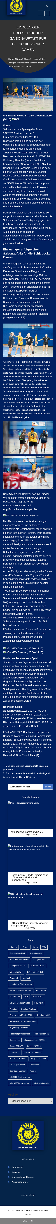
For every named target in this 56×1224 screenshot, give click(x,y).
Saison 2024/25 (16, 1046)
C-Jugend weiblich (41, 959)
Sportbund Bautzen (18, 1071)
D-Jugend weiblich (18, 966)
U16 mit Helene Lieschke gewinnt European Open (29, 924)
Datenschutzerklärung (23, 1177)
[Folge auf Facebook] (40, 13)
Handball (26, 978)
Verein (33, 1071)
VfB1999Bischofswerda (19, 1083)
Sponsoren (34, 1065)
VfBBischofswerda (41, 1083)
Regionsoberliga (42, 1034)
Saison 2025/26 (34, 1046)
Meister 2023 (38, 997)
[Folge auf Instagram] (47, 13)
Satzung (16, 1172)
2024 (44, 947)
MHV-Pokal (38, 1003)
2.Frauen (25, 947)
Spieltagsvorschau (17, 1065)
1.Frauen (13, 947)
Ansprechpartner (20, 1182)
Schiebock (14, 1052)
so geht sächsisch (38, 1058)
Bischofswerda (36, 953)
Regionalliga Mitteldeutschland (23, 1021)
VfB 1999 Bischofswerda (20, 1077)
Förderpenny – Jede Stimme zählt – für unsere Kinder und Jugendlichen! (29, 877)
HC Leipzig (41, 990)
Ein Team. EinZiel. (37, 966)
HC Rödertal (15, 997)
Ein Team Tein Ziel (35, 972)
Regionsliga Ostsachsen (20, 1034)
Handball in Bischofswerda (21, 984)
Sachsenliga (15, 1040)
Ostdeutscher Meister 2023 (21, 1015)
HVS (26, 997)
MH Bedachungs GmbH (20, 1003)
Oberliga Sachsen (28, 1009)
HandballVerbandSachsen (21, 990)
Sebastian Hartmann (18, 1058)
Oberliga (13, 1009)
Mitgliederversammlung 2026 (27, 832)
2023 (35, 947)
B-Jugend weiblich (17, 953)
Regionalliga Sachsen (19, 1028)
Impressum (17, 1167)
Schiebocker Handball (32, 1052)
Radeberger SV (43, 1015)
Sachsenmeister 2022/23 (35, 1040)
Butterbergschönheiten (19, 959)
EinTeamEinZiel (16, 972)
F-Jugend (14, 978)
